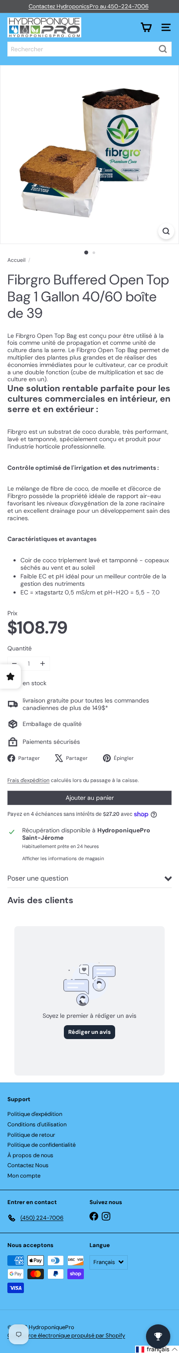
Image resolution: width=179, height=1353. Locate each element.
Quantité (19, 648)
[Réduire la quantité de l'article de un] (14, 664)
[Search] (163, 49)
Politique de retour (31, 1134)
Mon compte (23, 1175)
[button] (157, 1349)
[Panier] (146, 27)
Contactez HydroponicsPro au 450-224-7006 (89, 6)
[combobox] (89, 49)
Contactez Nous (28, 1165)
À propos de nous (30, 1155)
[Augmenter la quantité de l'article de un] (43, 664)
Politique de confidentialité (41, 1144)
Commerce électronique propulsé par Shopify (66, 1335)
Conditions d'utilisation (36, 1124)
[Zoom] (166, 231)
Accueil (16, 260)
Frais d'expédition (28, 780)
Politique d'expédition (34, 1114)
